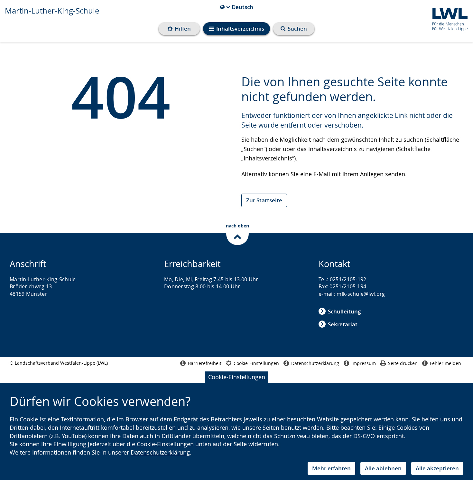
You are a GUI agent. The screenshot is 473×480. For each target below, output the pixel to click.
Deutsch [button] (236, 7)
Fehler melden (445, 363)
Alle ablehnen (383, 468)
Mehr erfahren (331, 468)
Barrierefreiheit (204, 363)
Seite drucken (403, 363)
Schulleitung (344, 311)
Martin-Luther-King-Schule (52, 10)
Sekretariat (342, 324)
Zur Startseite (264, 200)
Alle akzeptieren (437, 468)
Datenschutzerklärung (160, 452)
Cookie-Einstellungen (236, 377)
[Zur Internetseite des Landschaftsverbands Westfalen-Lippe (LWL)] (447, 18)
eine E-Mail (315, 174)
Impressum (363, 363)
